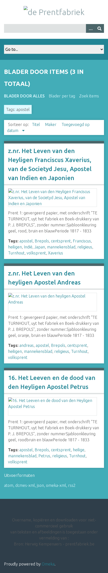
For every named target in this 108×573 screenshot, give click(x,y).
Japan (39, 247)
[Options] (90, 28)
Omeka (48, 564)
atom (8, 485)
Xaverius (55, 253)
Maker (51, 124)
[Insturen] (99, 28)
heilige (78, 450)
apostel (26, 241)
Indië (28, 247)
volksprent (36, 253)
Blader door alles (24, 96)
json (40, 485)
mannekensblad (61, 247)
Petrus (44, 456)
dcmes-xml (25, 485)
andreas (26, 345)
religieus (84, 247)
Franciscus (82, 241)
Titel (36, 124)
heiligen (15, 247)
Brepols (42, 241)
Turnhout (16, 253)
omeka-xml (56, 485)
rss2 (72, 485)
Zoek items (89, 96)
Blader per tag (62, 96)
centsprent (61, 241)
